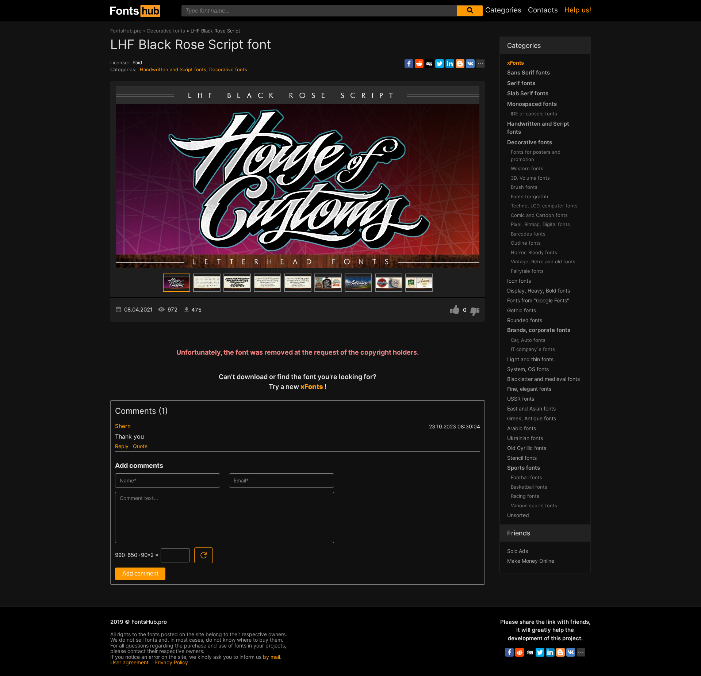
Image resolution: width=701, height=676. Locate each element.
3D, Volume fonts (530, 178)
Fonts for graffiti (529, 196)
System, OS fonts (528, 369)
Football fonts (526, 477)
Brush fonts (524, 187)
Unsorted (518, 515)
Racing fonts (525, 496)
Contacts (543, 10)
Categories (503, 10)
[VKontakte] (470, 63)
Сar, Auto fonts (528, 340)
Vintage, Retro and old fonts (543, 261)
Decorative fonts (228, 69)
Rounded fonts (524, 320)
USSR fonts (520, 399)
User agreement (129, 662)
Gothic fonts (521, 310)
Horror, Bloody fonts (534, 252)
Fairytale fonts (527, 271)
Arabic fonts (521, 428)
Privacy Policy (171, 662)
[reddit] (419, 63)
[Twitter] (439, 63)
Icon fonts (519, 281)
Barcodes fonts (528, 234)
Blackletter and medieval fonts (543, 379)
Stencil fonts (522, 458)
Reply (122, 446)
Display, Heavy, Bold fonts (538, 290)
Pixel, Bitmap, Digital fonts (540, 224)
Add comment (140, 573)
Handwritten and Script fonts (173, 69)
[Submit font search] (470, 10)
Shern (123, 426)
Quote (140, 446)
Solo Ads (517, 551)
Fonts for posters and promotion (535, 155)
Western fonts (527, 168)
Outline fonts (526, 243)
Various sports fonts (534, 505)
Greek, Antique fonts (531, 418)
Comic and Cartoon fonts (539, 215)
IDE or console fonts (534, 114)
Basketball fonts (529, 487)
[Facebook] (409, 63)
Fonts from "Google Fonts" (538, 300)
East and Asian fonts (531, 408)
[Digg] (429, 63)
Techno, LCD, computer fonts (544, 206)
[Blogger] (460, 63)
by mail (271, 657)
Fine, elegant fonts (529, 389)
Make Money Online (530, 561)
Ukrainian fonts (525, 438)
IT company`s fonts (533, 349)
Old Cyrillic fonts (526, 448)
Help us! (577, 10)
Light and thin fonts (530, 359)
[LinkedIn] (449, 63)
